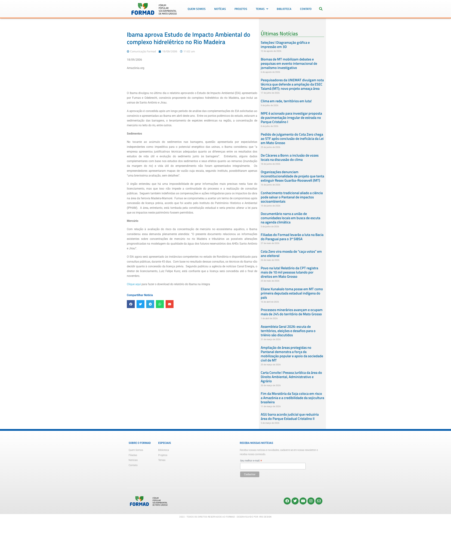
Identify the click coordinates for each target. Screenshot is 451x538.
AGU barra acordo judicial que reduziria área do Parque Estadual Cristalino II (290, 416)
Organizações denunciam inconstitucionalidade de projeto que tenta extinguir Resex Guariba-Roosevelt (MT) (292, 176)
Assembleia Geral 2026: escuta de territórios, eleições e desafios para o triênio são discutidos (288, 331)
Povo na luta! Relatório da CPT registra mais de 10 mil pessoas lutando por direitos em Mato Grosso (289, 272)
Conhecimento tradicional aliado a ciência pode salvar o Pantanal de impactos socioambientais (292, 197)
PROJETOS (240, 9)
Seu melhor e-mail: (251, 460)
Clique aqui (134, 284)
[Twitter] (295, 500)
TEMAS (260, 9)
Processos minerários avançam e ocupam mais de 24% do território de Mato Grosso (292, 312)
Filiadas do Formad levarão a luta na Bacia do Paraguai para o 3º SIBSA (292, 237)
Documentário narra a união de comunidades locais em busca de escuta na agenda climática (290, 218)
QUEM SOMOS (197, 9)
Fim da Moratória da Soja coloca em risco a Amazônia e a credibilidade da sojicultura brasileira (292, 398)
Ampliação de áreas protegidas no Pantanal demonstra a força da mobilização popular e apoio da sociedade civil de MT (292, 354)
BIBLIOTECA (284, 9)
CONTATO (306, 9)
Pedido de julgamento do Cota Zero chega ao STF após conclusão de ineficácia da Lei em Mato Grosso (292, 138)
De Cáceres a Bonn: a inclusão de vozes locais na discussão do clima (290, 157)
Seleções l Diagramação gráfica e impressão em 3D (285, 44)
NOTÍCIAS (220, 9)
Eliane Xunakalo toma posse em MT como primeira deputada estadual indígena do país (292, 293)
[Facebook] (287, 500)
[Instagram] (310, 500)
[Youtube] (303, 500)
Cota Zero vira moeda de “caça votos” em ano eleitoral (291, 253)
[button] (320, 8)
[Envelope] (318, 500)
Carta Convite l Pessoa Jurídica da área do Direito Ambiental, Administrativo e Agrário (291, 377)
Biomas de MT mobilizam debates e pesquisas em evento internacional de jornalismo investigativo (289, 63)
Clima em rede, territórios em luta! (286, 101)
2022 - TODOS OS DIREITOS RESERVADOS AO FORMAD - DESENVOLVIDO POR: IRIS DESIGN (225, 517)
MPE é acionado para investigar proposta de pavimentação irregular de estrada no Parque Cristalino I (291, 117)
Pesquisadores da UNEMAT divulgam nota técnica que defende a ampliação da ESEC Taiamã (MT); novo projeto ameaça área (292, 84)
